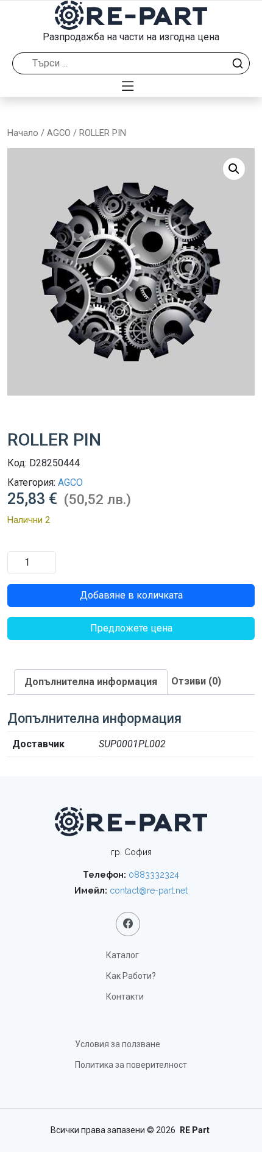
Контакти (125, 996)
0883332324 (154, 875)
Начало (22, 132)
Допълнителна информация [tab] (90, 682)
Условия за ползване (117, 1044)
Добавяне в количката (131, 595)
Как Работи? (131, 976)
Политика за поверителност (131, 1065)
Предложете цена (131, 628)
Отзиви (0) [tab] (196, 681)
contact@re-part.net (149, 890)
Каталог (122, 955)
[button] (234, 169)
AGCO (59, 132)
